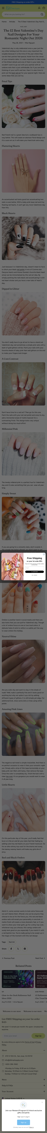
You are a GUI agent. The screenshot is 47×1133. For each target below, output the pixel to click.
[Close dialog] (44, 554)
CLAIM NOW (34, 571)
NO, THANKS (34, 575)
